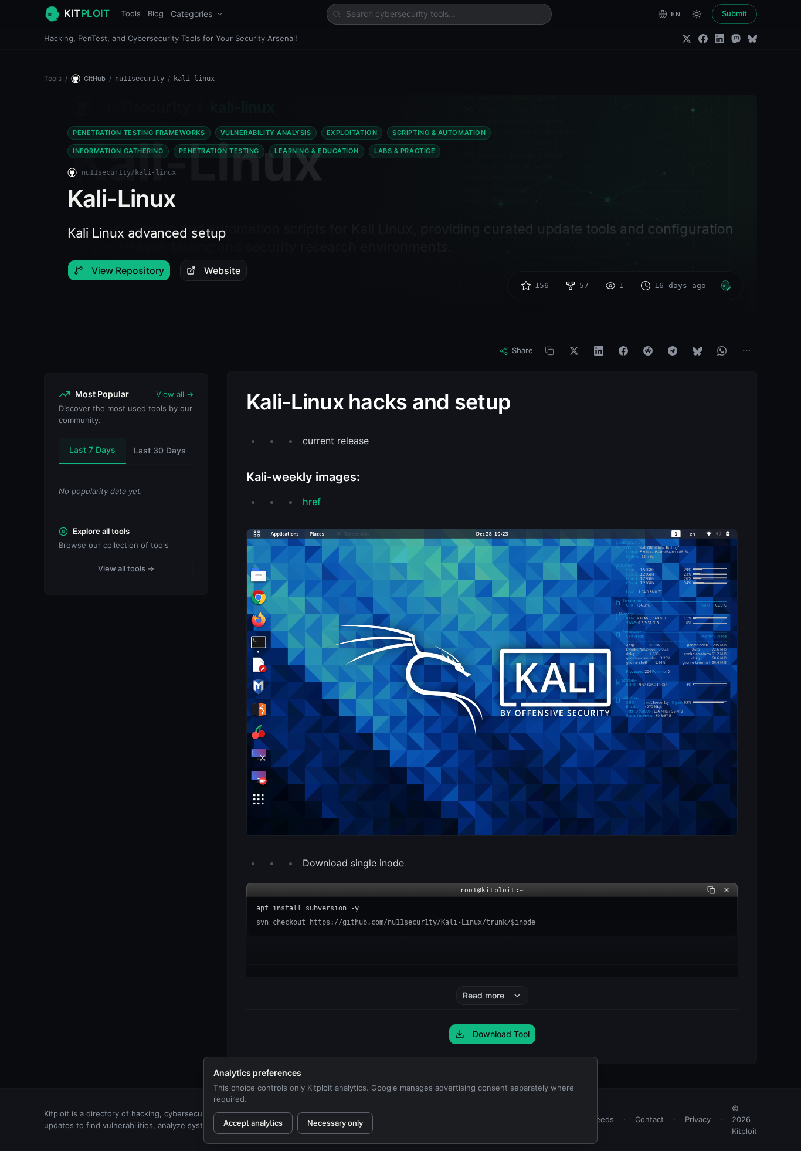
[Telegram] (672, 350)
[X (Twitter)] (686, 38)
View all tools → (126, 568)
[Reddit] (648, 350)
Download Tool (501, 1034)
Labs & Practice (404, 151)
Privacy (698, 1119)
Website (222, 270)
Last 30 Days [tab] (160, 450)
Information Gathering (118, 151)
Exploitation (352, 132)
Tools (131, 13)
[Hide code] (726, 890)
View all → (175, 394)
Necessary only (335, 1123)
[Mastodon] (736, 38)
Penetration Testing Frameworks (139, 132)
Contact (649, 1119)
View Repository (127, 270)
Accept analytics (253, 1123)
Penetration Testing (219, 151)
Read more (483, 995)
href (312, 501)
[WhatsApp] (721, 350)
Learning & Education (316, 151)
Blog (156, 13)
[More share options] (746, 350)
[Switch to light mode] (696, 14)
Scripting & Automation (439, 132)
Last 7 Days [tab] (92, 450)
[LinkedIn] (719, 38)
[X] (574, 350)
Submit (734, 13)
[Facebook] (703, 38)
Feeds (603, 1119)
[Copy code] (711, 890)
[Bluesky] (752, 38)
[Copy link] (549, 350)
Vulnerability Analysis (265, 132)
